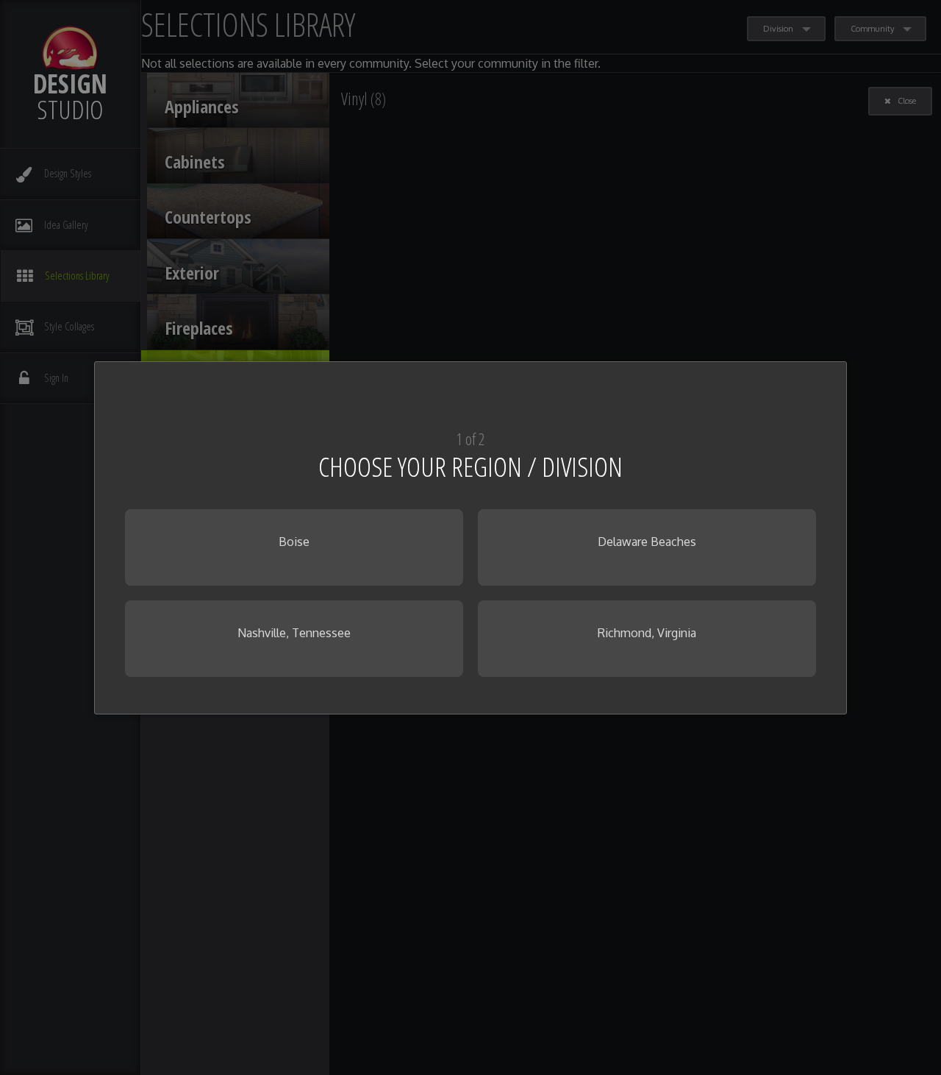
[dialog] (470, 537)
